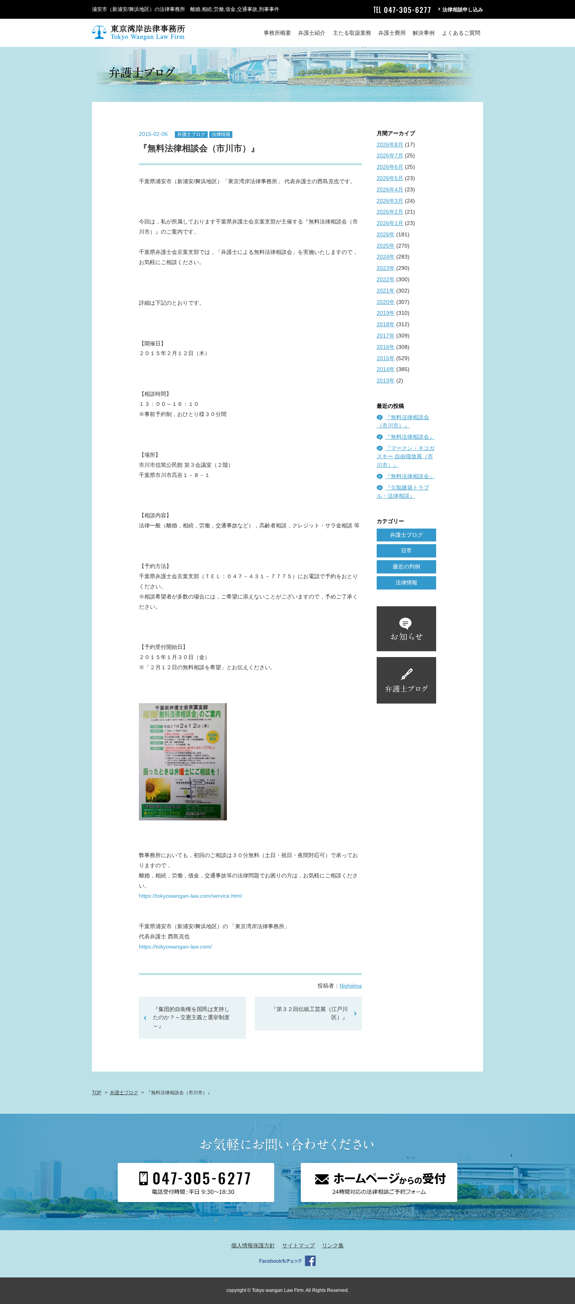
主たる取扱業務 (352, 33)
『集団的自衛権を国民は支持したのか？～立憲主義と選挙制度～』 (191, 1017)
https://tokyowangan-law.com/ (175, 946)
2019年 (386, 313)
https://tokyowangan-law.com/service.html (191, 896)
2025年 (386, 246)
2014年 (386, 369)
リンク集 (333, 1245)
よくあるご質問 (461, 33)
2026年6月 (390, 167)
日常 (406, 550)
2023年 (386, 268)
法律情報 (221, 134)
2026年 (386, 234)
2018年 (386, 324)
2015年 (386, 358)
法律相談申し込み (462, 10)
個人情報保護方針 (253, 1245)
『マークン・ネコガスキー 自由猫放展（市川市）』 (406, 456)
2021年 (386, 291)
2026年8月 (390, 144)
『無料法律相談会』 (410, 437)
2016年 (386, 347)
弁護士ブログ (191, 134)
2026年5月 (390, 178)
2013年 (386, 380)
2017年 (386, 335)
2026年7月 (390, 155)
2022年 (386, 279)
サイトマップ (298, 1245)
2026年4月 (390, 189)
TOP (96, 1092)
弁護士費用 (392, 33)
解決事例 (424, 33)
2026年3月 (390, 201)
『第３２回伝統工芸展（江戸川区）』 (309, 1013)
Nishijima (351, 985)
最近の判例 (406, 566)
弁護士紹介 (311, 33)
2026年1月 (390, 223)
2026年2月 (390, 212)
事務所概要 (277, 33)
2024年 (386, 257)
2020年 (386, 302)
